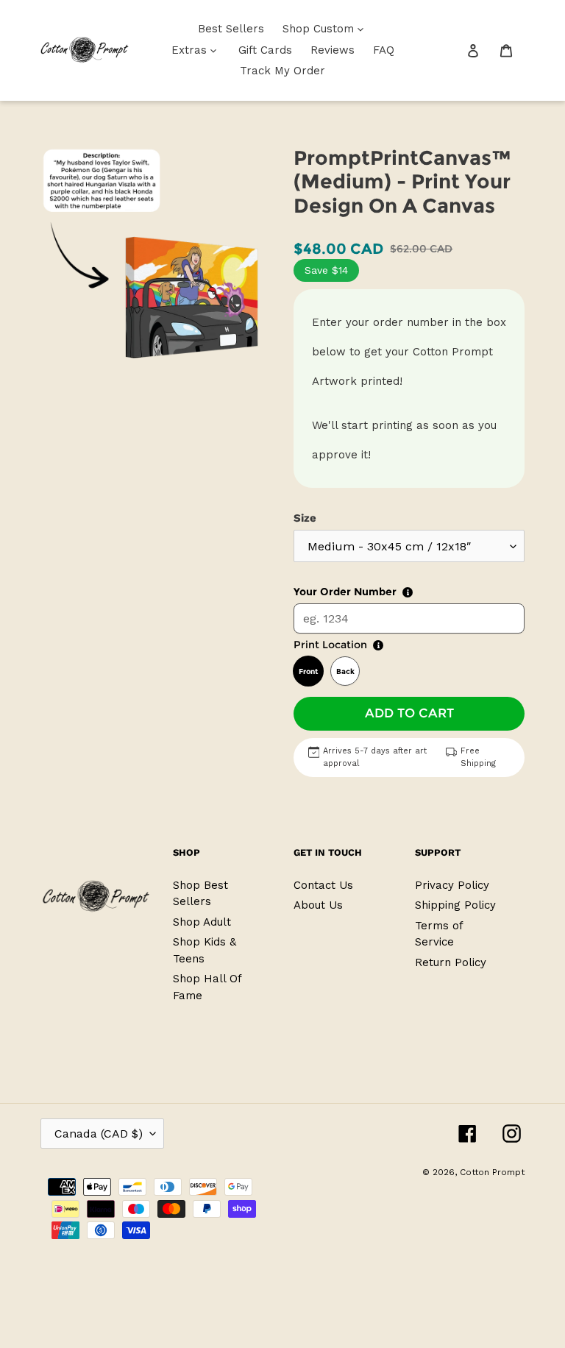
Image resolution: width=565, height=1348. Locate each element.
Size (305, 518)
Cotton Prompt (492, 1172)
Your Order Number (345, 591)
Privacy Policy (452, 885)
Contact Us (323, 885)
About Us (318, 905)
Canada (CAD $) (98, 1134)
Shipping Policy (455, 905)
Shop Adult (202, 922)
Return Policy (450, 962)
